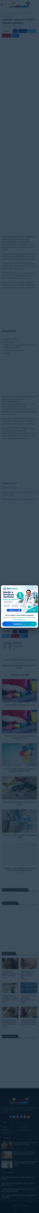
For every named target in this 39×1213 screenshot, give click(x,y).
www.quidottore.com (19, 619)
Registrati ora (20, 624)
